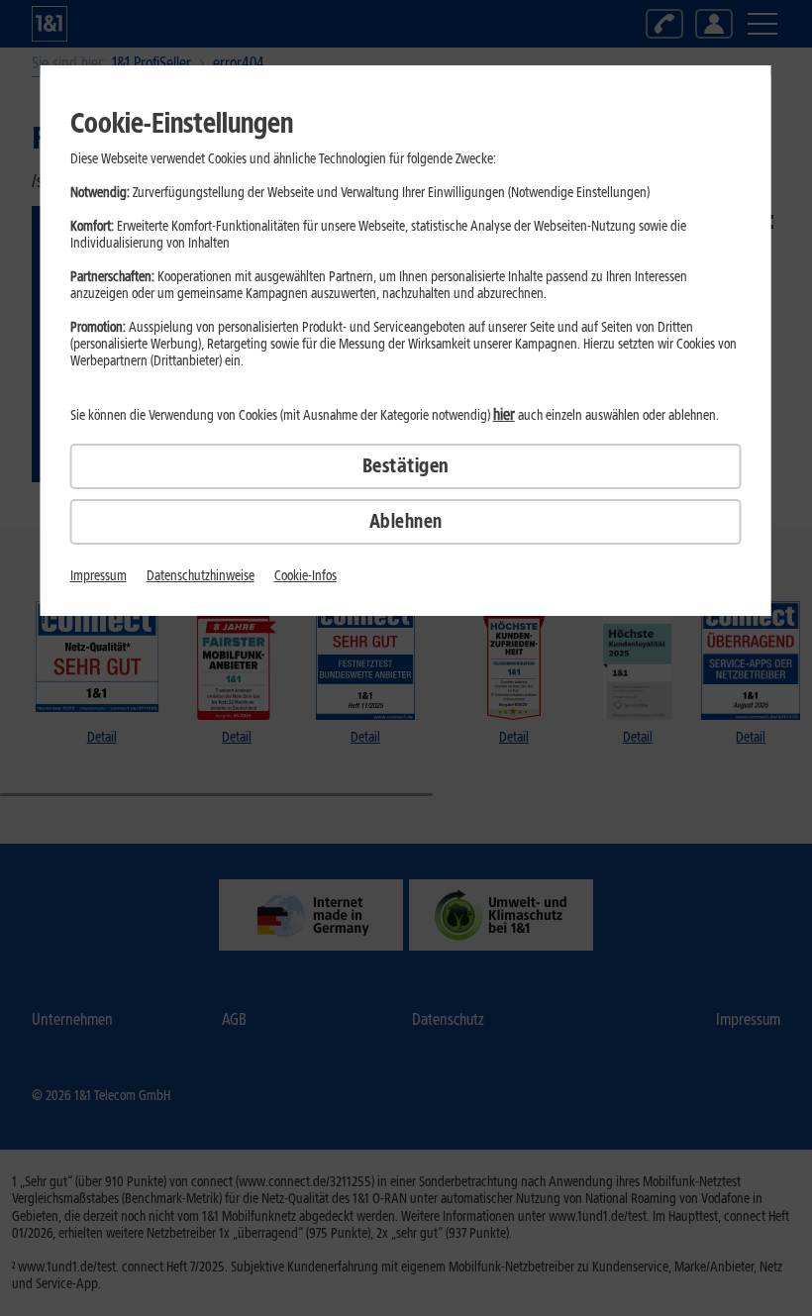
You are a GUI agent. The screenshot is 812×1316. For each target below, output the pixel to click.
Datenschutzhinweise (200, 575)
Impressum (98, 575)
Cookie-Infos (305, 575)
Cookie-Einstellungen (181, 123)
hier (504, 414)
